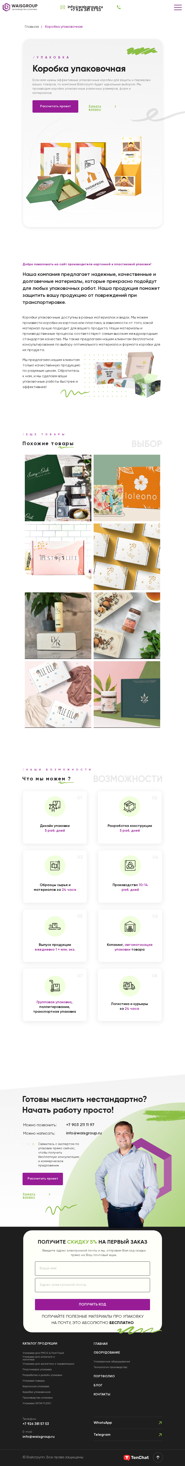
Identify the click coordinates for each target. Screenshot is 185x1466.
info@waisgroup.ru (39, 1437)
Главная (32, 27)
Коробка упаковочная (64, 27)
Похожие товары (48, 443)
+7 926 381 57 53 (86, 10)
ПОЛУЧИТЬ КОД (92, 1304)
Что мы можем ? (46, 779)
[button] (95, 108)
